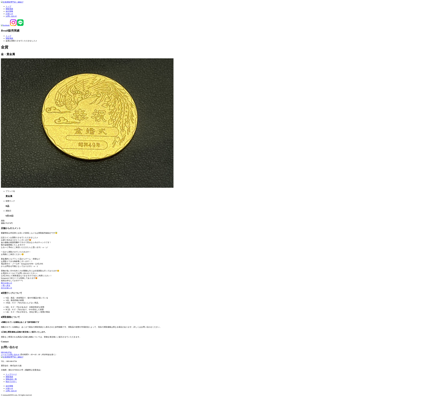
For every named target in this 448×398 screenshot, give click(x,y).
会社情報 (9, 11)
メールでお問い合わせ (10, 355)
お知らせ (9, 14)
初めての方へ (11, 382)
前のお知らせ (6, 283)
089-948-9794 (6, 352)
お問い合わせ (11, 16)
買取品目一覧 (11, 379)
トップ (8, 6)
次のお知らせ (6, 288)
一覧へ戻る (5, 285)
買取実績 (9, 9)
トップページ (11, 374)
